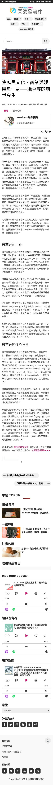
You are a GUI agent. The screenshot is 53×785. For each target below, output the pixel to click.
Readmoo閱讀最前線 (9, 2)
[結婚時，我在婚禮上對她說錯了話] (11, 552)
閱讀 (16, 19)
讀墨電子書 (7, 746)
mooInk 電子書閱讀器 (11, 752)
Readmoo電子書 (26, 29)
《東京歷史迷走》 (20, 447)
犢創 (42, 2)
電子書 (32, 2)
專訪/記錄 (39, 19)
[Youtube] (23, 724)
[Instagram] (16, 724)
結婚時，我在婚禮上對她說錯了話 (35, 550)
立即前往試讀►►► (41, 450)
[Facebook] (4, 724)
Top (48, 741)
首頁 (9, 19)
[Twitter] (10, 724)
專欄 (26, 19)
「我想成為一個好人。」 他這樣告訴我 (31, 483)
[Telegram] (35, 724)
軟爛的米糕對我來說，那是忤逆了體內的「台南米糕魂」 (22, 475)
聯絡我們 (35, 24)
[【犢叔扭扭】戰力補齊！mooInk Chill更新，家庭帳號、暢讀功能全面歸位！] (11, 513)
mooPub (48, 2)
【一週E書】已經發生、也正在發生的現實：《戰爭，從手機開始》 (35, 531)
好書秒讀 (43, 104)
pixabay (46, 73)
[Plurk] (29, 724)
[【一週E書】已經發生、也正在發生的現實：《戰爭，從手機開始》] (11, 532)
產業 (13, 24)
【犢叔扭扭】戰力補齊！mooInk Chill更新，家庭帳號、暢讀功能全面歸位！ (35, 511)
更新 (23, 24)
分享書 (38, 2)
